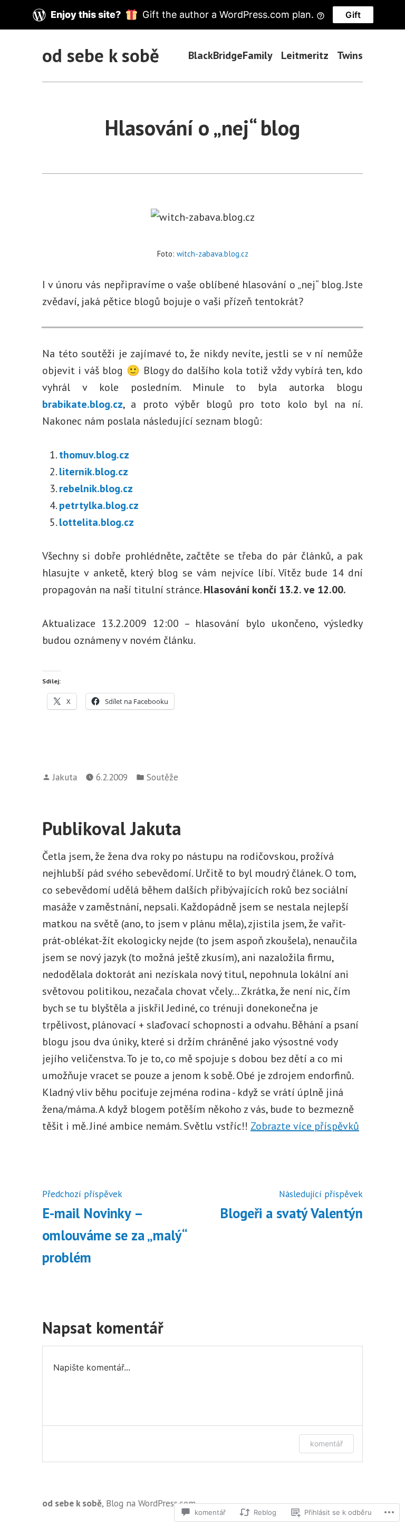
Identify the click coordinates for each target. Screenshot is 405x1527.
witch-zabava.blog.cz (212, 254)
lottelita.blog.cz (96, 522)
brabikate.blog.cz (82, 404)
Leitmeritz (305, 56)
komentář (326, 1443)
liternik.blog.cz (93, 471)
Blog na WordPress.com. (151, 1503)
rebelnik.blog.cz (96, 488)
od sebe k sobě (100, 55)
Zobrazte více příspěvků (304, 1126)
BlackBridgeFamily (230, 56)
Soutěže (162, 777)
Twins (350, 56)
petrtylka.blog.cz (99, 505)
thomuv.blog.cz (94, 455)
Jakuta (65, 777)
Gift (353, 14)
